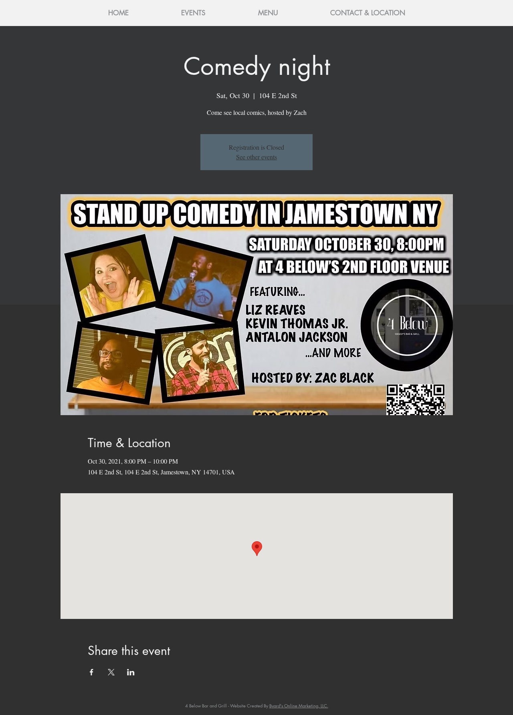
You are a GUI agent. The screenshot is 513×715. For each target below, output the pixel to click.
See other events (256, 157)
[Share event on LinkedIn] (131, 672)
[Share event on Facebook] (91, 672)
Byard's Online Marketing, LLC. (298, 706)
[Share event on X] (111, 672)
